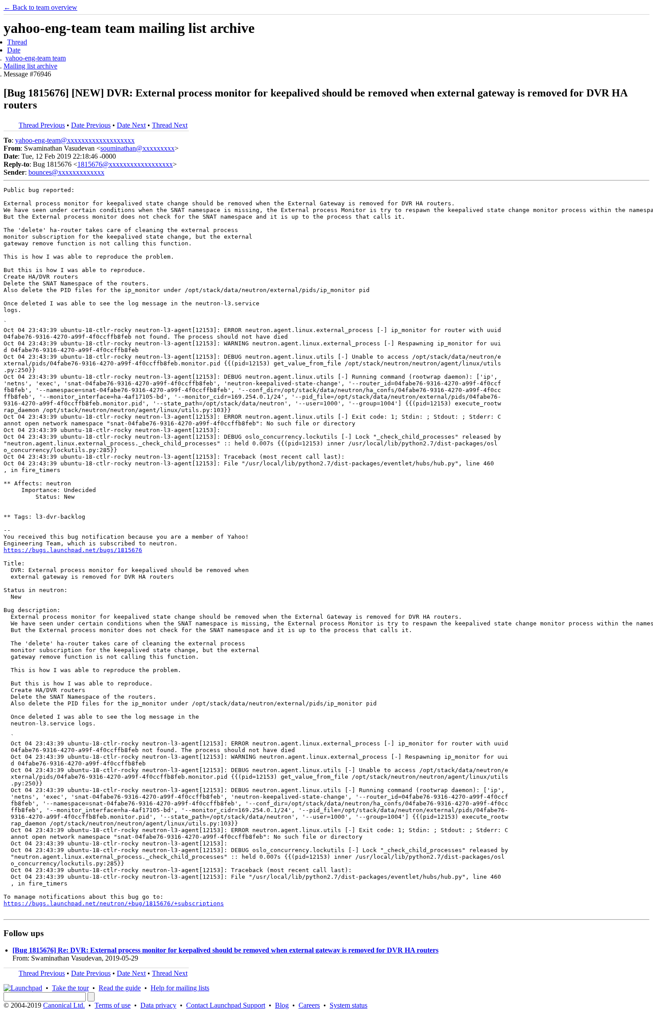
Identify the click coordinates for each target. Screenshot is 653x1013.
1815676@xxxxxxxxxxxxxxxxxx (125, 164)
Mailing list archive (30, 66)
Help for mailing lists (180, 988)
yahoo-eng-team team (35, 58)
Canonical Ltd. (64, 1005)
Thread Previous (42, 125)
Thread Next (169, 125)
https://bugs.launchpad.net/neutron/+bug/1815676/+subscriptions (114, 903)
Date (13, 50)
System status (348, 1005)
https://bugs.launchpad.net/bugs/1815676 (73, 550)
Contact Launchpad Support (225, 1005)
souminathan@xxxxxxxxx (137, 148)
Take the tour (70, 988)
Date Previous (91, 125)
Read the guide (120, 988)
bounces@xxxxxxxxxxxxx (66, 172)
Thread (17, 42)
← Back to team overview (40, 7)
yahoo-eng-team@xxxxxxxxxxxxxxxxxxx (75, 140)
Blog (282, 1005)
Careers (309, 1005)
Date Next (131, 125)
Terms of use (113, 1005)
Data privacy (158, 1005)
